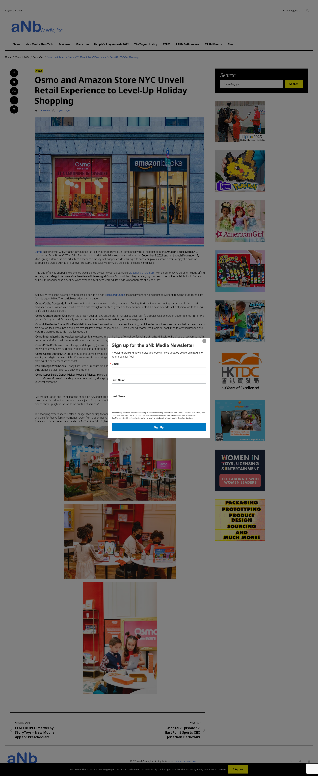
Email (115, 364)
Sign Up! (159, 427)
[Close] (204, 341)
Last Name (118, 396)
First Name (118, 380)
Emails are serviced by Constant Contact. (176, 417)
